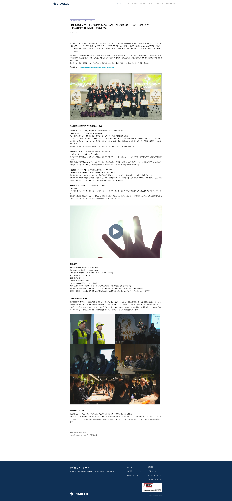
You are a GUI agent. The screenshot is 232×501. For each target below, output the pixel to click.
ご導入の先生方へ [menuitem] (171, 4)
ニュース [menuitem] (119, 4)
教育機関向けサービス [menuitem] (134, 471)
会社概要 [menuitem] (142, 4)
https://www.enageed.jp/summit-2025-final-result (97, 67)
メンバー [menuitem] (150, 4)
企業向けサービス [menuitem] (132, 475)
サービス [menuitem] (127, 4)
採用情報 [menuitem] (134, 4)
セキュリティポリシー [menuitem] (155, 479)
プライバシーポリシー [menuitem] (155, 475)
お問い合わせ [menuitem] (159, 4)
